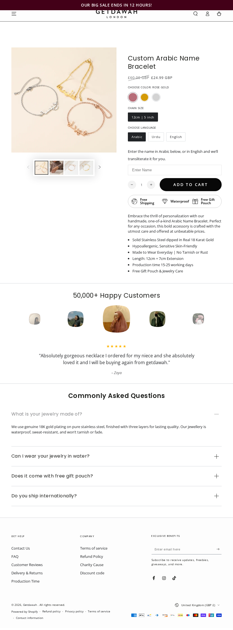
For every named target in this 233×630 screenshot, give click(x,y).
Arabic (138, 138)
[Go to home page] (116, 13)
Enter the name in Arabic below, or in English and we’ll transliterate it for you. (173, 155)
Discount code (92, 572)
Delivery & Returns (27, 572)
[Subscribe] (219, 549)
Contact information (29, 618)
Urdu (157, 138)
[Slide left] (28, 168)
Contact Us (20, 548)
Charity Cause (91, 564)
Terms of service (93, 548)
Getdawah (30, 605)
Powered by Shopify (24, 612)
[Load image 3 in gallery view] (71, 168)
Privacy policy (74, 611)
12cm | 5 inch (142, 118)
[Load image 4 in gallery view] (86, 168)
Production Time (25, 581)
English (178, 138)
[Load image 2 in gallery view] (56, 168)
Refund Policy (91, 556)
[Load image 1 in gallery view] (41, 168)
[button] (195, 13)
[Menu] (14, 13)
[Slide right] (100, 168)
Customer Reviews (27, 564)
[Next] (208, 319)
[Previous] (24, 319)
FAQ (14, 556)
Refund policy (51, 611)
